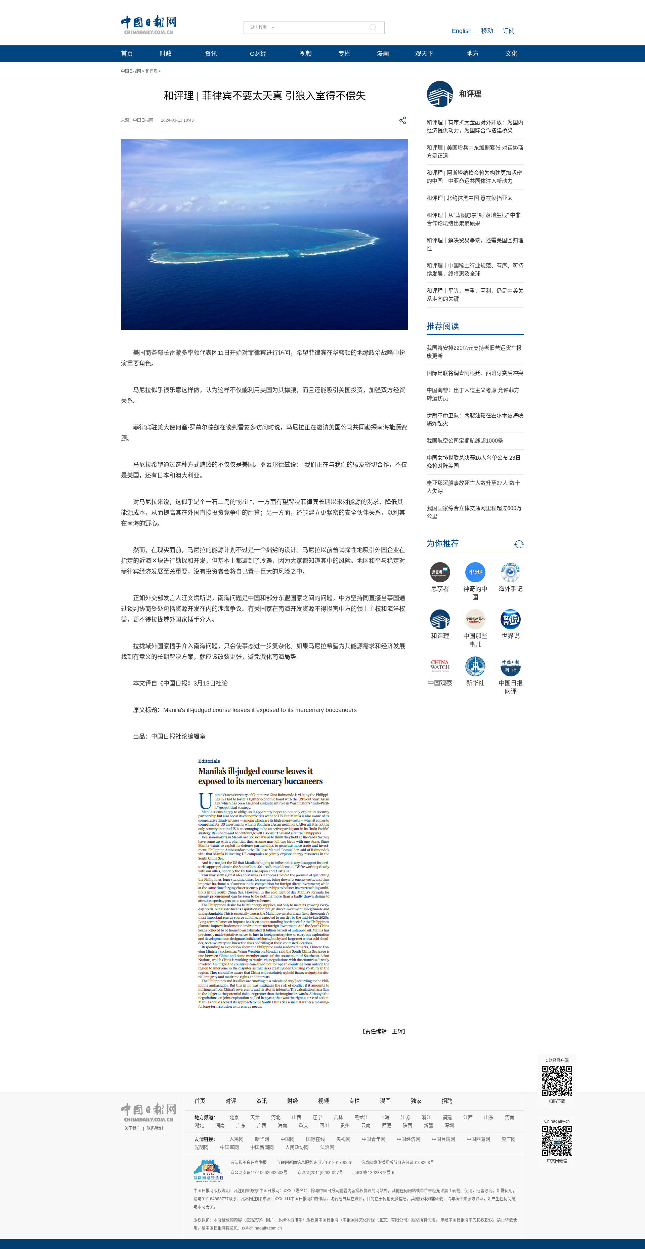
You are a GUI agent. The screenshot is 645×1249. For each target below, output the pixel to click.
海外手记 (511, 589)
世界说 (511, 636)
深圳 (449, 1125)
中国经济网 (408, 1139)
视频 (306, 53)
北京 (234, 1117)
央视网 (343, 1139)
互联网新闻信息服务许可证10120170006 (314, 1162)
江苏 (405, 1117)
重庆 (303, 1125)
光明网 (202, 1147)
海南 (282, 1125)
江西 (468, 1117)
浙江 (426, 1117)
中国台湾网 (443, 1139)
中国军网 (229, 1147)
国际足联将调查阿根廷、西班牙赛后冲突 (475, 373)
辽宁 (317, 1117)
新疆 (428, 1125)
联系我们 (155, 1128)
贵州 (345, 1125)
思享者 (440, 589)
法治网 (327, 1147)
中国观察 (440, 683)
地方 (473, 53)
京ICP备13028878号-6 (373, 1172)
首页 (127, 53)
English (462, 31)
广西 (261, 1125)
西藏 (386, 1125)
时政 (166, 53)
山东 (488, 1117)
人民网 (236, 1139)
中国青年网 (373, 1139)
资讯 (211, 53)
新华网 (262, 1139)
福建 (447, 1117)
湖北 (199, 1125)
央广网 (509, 1139)
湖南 (220, 1125)
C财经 (258, 53)
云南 (366, 1125)
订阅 (509, 31)
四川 (324, 1125)
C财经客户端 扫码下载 (557, 1081)
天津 (255, 1117)
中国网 (288, 1139)
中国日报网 (131, 71)
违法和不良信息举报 (248, 1162)
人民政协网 (297, 1147)
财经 (292, 1101)
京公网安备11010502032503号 (259, 1172)
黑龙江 (361, 1117)
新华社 (475, 683)
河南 (509, 1117)
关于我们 (132, 1128)
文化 (511, 53)
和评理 (151, 71)
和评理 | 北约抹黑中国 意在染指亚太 (470, 198)
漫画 (383, 53)
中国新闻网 (262, 1147)
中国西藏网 (478, 1139)
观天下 (424, 53)
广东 (241, 1125)
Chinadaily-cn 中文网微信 (557, 1141)
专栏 (344, 53)
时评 (230, 1101)
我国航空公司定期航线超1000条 (465, 441)
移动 (487, 31)
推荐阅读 (443, 326)
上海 (384, 1117)
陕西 (407, 1125)
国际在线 (315, 1139)
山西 (296, 1117)
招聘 (447, 1101)
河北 (276, 1117)
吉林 (338, 1117)
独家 (416, 1101)
